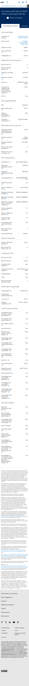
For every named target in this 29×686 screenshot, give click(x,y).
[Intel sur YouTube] (14, 622)
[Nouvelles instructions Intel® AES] (5, 409)
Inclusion (3, 601)
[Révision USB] (10, 261)
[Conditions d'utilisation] (9, 121)
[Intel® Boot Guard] (2, 430)
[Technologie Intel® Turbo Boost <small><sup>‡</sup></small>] (10, 350)
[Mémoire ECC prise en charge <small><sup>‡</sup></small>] (9, 153)
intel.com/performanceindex (8, 648)
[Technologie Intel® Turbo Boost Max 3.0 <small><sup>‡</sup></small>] (3, 345)
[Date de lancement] (2, 109)
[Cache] (6, 82)
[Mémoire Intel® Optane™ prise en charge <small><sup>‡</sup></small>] (7, 334)
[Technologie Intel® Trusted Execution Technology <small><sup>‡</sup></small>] (10, 422)
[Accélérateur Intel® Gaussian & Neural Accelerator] (9, 315)
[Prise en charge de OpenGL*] (8, 214)
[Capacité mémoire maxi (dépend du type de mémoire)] (2, 134)
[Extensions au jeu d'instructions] (10, 369)
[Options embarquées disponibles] (9, 116)
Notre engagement (6, 597)
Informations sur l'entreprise (9, 593)
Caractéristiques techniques (10, 26)
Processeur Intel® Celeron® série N (23, 37)
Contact (3, 608)
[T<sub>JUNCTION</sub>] (8, 299)
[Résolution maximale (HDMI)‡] (7, 193)
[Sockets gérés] (11, 290)
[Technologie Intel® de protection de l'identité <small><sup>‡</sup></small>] (8, 392)
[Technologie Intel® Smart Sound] (10, 320)
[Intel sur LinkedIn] (10, 622)
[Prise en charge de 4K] (4, 189)
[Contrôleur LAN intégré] (7, 265)
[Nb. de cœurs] (10, 64)
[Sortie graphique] (12, 178)
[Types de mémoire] (2, 138)
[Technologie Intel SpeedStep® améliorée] (8, 379)
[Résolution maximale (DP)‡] (6, 198)
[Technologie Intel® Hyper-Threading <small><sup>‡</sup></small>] (2, 356)
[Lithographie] (10, 55)
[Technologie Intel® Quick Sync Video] (2, 225)
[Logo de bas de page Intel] (4, 671)
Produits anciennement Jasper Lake (23, 42)
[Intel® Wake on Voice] (2, 325)
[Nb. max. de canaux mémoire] (8, 148)
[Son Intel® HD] (10, 328)
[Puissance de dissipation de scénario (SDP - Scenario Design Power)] (6, 92)
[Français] (23, 2)
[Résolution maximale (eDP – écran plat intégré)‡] (8, 204)
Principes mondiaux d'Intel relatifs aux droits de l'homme (14, 653)
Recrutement (5, 616)
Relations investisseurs (7, 605)
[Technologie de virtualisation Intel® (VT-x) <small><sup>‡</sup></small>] (7, 443)
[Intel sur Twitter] (6, 622)
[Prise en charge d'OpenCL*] (9, 219)
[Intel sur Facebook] (2, 622)
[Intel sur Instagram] (18, 622)
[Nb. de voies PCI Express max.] (10, 248)
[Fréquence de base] (2, 79)
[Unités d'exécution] (2, 184)
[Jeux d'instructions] (2, 365)
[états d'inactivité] (12, 373)
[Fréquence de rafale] (2, 74)
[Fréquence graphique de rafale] (2, 174)
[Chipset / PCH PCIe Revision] (7, 244)
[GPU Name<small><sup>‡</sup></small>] (9, 162)
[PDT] (5, 96)
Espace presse (5, 612)
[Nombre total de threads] (7, 69)
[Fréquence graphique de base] (2, 168)
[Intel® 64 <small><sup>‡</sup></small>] (8, 360)
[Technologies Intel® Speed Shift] (9, 339)
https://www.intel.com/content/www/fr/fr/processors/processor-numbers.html (14, 517)
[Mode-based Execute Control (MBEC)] (7, 436)
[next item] (28, 6)
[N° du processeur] (2, 52)
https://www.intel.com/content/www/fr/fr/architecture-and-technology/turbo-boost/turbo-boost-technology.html (13, 550)
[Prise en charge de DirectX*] (7, 209)
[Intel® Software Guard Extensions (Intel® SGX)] (9, 416)
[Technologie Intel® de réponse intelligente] (9, 398)
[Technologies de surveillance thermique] (9, 385)
